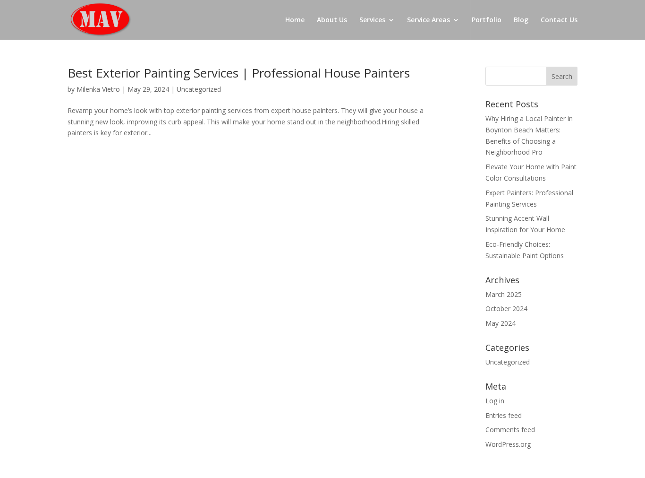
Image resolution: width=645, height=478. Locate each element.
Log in (494, 400)
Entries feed (503, 415)
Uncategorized (199, 89)
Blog (521, 20)
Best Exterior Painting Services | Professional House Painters (239, 72)
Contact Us (559, 20)
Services (372, 20)
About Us (332, 20)
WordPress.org (508, 444)
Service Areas (428, 20)
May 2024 (500, 323)
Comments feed (510, 429)
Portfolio (486, 20)
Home (295, 20)
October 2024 (506, 308)
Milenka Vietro (98, 89)
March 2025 (503, 294)
